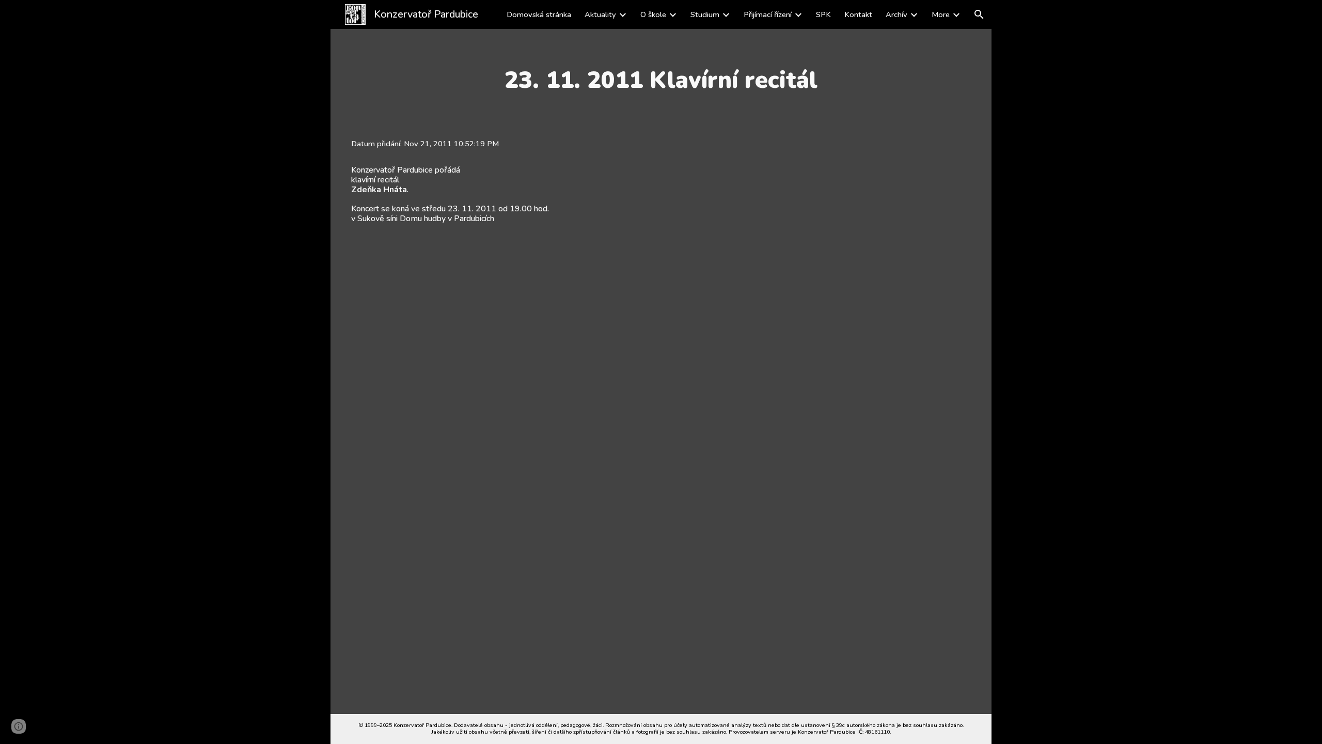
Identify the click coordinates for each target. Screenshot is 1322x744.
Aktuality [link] (600, 14)
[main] (661, 80)
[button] (979, 14)
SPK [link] (823, 14)
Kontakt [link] (858, 14)
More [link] (941, 14)
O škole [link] (653, 14)
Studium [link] (704, 14)
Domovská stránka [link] (539, 14)
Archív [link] (896, 14)
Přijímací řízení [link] (768, 14)
